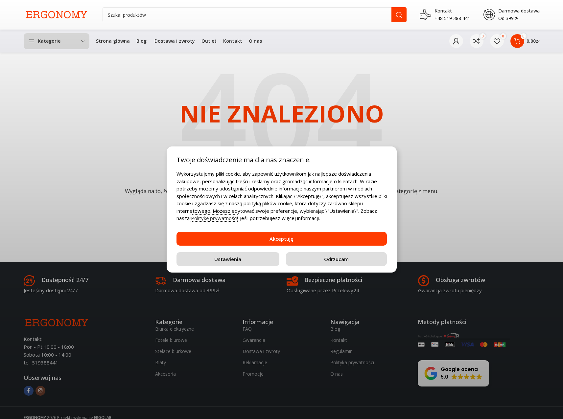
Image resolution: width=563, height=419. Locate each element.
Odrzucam (336, 259)
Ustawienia (227, 259)
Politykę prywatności (214, 218)
